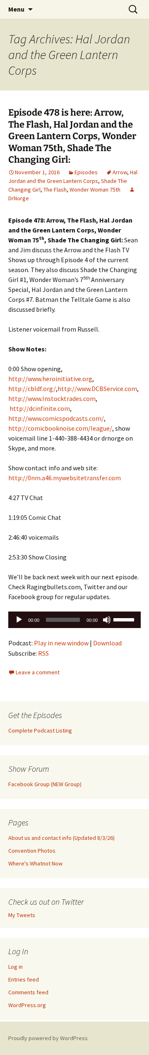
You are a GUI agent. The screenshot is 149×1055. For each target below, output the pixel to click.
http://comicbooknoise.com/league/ (60, 428)
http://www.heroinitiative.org (50, 379)
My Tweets (21, 915)
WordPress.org (27, 1005)
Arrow (120, 172)
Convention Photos (31, 850)
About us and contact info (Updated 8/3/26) (61, 838)
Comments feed (28, 992)
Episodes (86, 172)
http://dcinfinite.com (40, 408)
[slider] (125, 619)
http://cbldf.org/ (32, 388)
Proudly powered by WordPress (48, 1038)
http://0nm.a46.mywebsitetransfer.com (64, 478)
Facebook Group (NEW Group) (45, 784)
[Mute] (107, 620)
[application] (74, 620)
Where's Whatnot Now (35, 863)
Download (107, 643)
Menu (16, 9)
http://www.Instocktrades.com (52, 398)
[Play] (19, 620)
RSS (43, 653)
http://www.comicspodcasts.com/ (56, 418)
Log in (15, 966)
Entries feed (23, 979)
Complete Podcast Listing (40, 730)
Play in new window (61, 643)
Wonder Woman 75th (95, 189)
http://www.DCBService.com (97, 388)
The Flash (55, 189)
